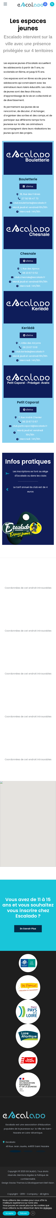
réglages (47, 1208)
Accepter (9, 1213)
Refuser (23, 1213)
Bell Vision (49, 1182)
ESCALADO (31, 1171)
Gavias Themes (17, 1182)
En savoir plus (28, 928)
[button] (15, 1151)
